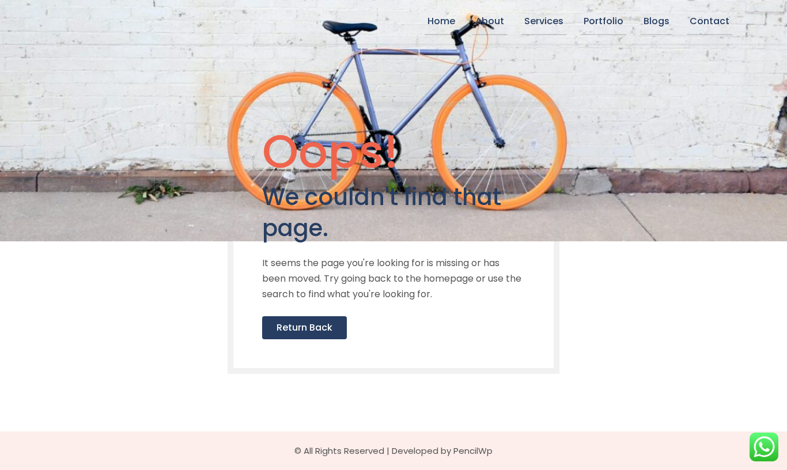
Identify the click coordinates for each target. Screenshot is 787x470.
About (489, 21)
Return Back (304, 327)
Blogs (656, 21)
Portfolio (603, 21)
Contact (709, 21)
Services (543, 21)
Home (441, 21)
